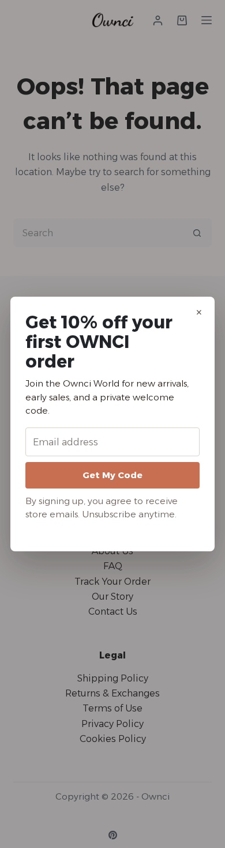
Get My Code (112, 475)
